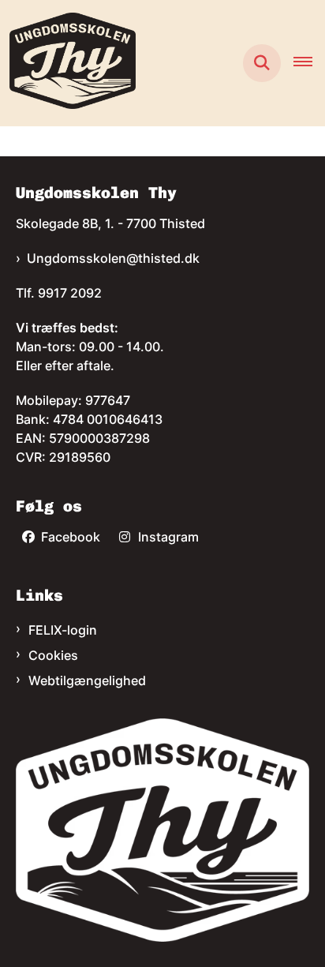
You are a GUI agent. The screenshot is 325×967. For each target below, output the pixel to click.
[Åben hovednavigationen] (309, 63)
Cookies (53, 655)
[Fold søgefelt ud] (262, 63)
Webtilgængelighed (87, 680)
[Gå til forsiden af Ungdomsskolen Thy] (68, 63)
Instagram (168, 537)
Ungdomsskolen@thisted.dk (113, 258)
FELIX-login (62, 630)
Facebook (70, 537)
